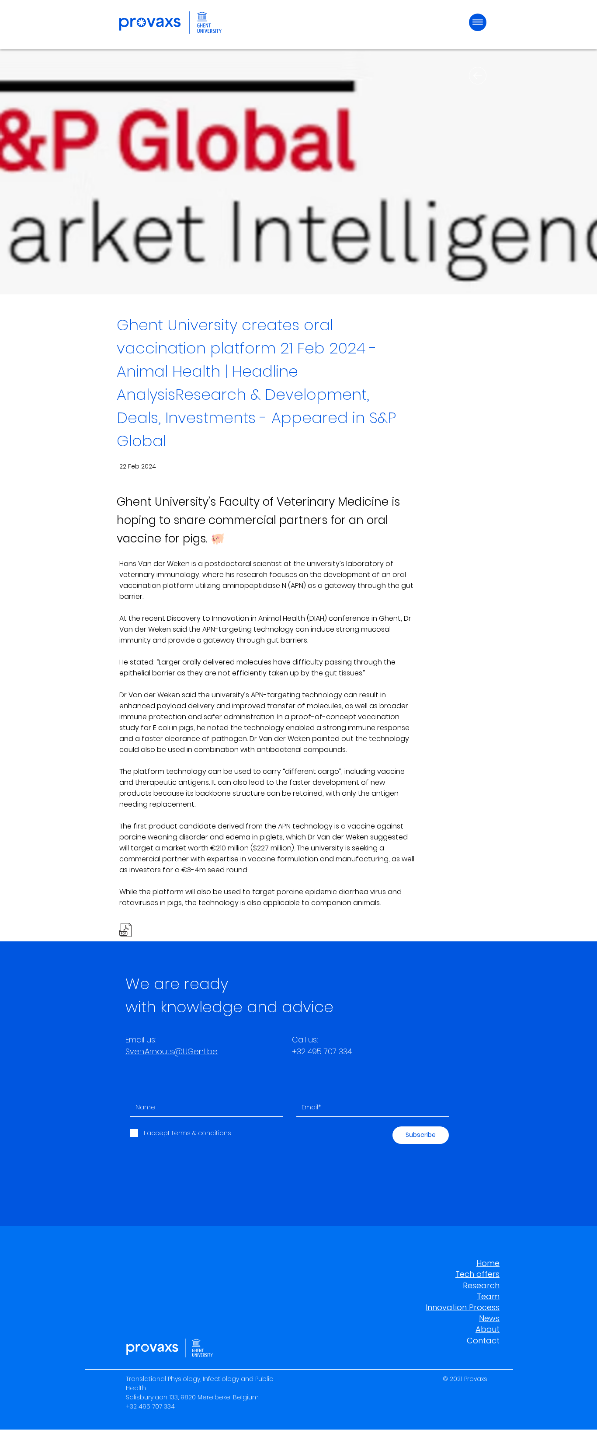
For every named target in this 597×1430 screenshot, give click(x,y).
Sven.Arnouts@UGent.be (171, 1051)
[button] (477, 22)
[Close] (477, 75)
